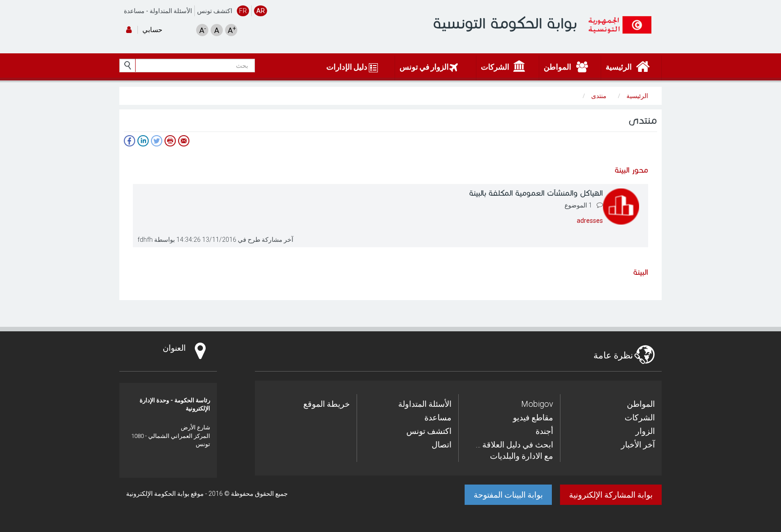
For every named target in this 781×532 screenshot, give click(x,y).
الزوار (645, 431)
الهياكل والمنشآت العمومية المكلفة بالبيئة (536, 193)
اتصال (442, 444)
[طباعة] (170, 140)
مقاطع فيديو (533, 417)
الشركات (640, 417)
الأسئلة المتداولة (171, 10)
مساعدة (134, 10)
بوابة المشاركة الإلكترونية (611, 494)
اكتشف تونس (214, 10)
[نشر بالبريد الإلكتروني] (183, 140)
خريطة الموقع (326, 404)
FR (243, 10)
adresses (590, 220)
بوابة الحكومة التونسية (505, 23)
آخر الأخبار (638, 444)
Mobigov (537, 404)
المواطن (641, 404)
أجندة (544, 431)
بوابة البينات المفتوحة (508, 494)
